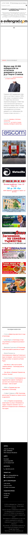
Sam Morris (7, 364)
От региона (18, 119)
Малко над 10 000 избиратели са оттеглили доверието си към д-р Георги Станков (13, 70)
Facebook (6, 495)
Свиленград (7, 121)
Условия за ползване (9, 487)
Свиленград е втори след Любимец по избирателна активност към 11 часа (13, 341)
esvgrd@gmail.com (10, 477)
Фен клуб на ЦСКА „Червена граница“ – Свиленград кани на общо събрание (13, 366)
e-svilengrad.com (12, 504)
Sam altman (7, 372)
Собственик (7, 483)
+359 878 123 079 (9, 469)
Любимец (11, 119)
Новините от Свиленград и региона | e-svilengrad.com (14, 10)
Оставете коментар (10, 78)
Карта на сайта (8, 485)
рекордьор (12, 124)
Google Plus (7, 493)
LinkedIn (6, 497)
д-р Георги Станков (16, 122)
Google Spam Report (14, 529)
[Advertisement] (14, 44)
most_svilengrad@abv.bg (11, 475)
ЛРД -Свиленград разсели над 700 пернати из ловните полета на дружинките (14, 395)
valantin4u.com (19, 531)
